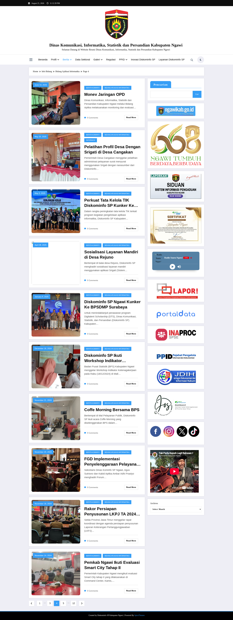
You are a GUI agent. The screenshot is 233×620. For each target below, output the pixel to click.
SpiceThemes (139, 615)
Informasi (90, 140)
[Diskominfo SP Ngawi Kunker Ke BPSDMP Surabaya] (56, 314)
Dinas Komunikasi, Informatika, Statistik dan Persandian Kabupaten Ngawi (115, 45)
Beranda (42, 59)
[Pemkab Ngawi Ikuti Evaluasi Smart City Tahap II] (56, 573)
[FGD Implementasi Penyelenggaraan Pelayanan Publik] (56, 470)
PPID (122, 59)
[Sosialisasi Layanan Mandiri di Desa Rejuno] (56, 263)
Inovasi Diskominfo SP (143, 59)
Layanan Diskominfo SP (172, 59)
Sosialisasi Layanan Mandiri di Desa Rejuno (111, 254)
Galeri (96, 59)
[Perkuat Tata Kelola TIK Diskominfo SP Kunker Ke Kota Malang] (56, 211)
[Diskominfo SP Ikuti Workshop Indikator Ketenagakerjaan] (56, 366)
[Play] (172, 266)
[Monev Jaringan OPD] (56, 103)
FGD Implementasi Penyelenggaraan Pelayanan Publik (111, 462)
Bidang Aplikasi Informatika (117, 88)
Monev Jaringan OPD (104, 94)
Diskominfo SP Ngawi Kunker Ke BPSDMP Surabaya (112, 304)
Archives (154, 503)
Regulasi (111, 59)
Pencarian (161, 84)
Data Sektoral (82, 59)
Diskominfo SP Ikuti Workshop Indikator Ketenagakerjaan (103, 358)
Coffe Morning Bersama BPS (111, 409)
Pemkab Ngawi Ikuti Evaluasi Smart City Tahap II (112, 565)
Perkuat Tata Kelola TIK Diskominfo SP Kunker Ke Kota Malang (109, 203)
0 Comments (92, 118)
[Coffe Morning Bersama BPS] (56, 418)
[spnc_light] (200, 59)
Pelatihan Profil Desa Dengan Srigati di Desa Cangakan (112, 149)
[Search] (192, 60)
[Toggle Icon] (31, 60)
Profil (53, 59)
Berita (66, 59)
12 (73, 603)
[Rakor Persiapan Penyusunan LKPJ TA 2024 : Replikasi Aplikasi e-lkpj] (56, 521)
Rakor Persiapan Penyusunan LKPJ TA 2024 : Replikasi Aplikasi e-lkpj (111, 512)
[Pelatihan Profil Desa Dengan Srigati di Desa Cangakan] (56, 157)
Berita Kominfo (93, 88)
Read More (131, 117)
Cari (197, 94)
